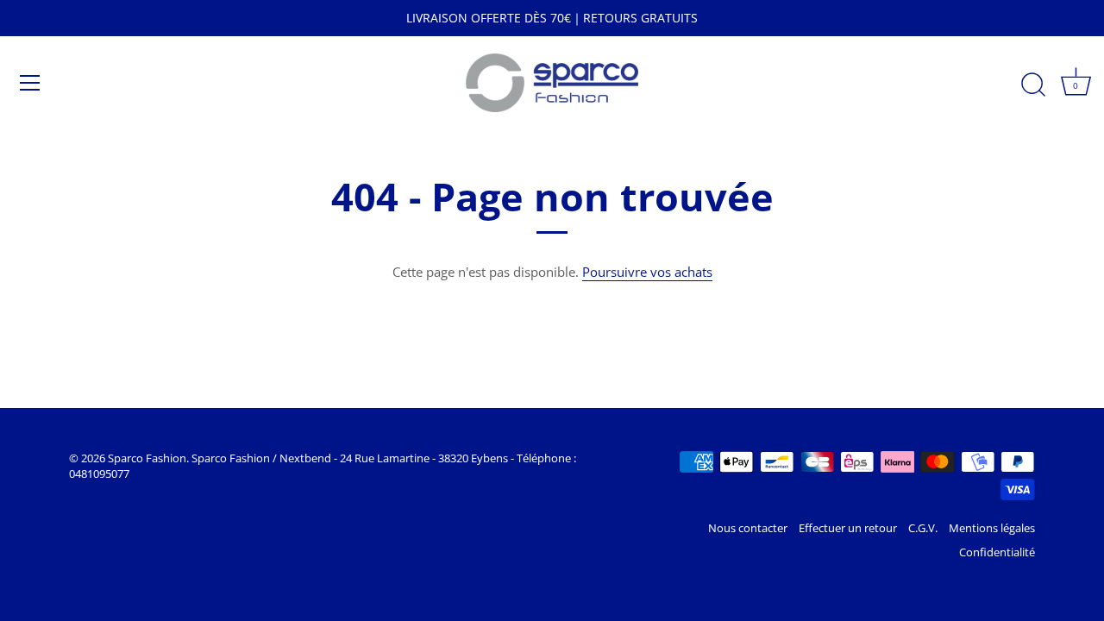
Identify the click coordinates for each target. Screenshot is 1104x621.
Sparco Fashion (147, 458)
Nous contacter (747, 528)
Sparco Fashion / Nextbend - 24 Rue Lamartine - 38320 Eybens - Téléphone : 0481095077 (322, 465)
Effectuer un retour (848, 528)
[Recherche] (1033, 85)
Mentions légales (992, 528)
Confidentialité (997, 552)
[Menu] (30, 83)
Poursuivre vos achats (647, 271)
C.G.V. (923, 528)
